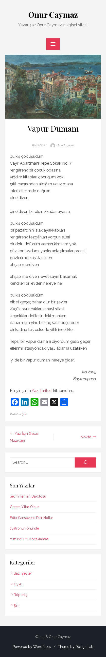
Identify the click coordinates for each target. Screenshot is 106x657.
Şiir (24, 414)
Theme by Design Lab (75, 647)
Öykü (18, 584)
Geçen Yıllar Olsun (24, 507)
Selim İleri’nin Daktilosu (28, 496)
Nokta (86, 437)
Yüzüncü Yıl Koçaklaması (29, 539)
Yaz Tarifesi (42, 390)
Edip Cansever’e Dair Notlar (31, 518)
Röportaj (20, 595)
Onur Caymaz (53, 14)
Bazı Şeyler (23, 573)
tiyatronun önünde (24, 528)
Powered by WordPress (32, 647)
